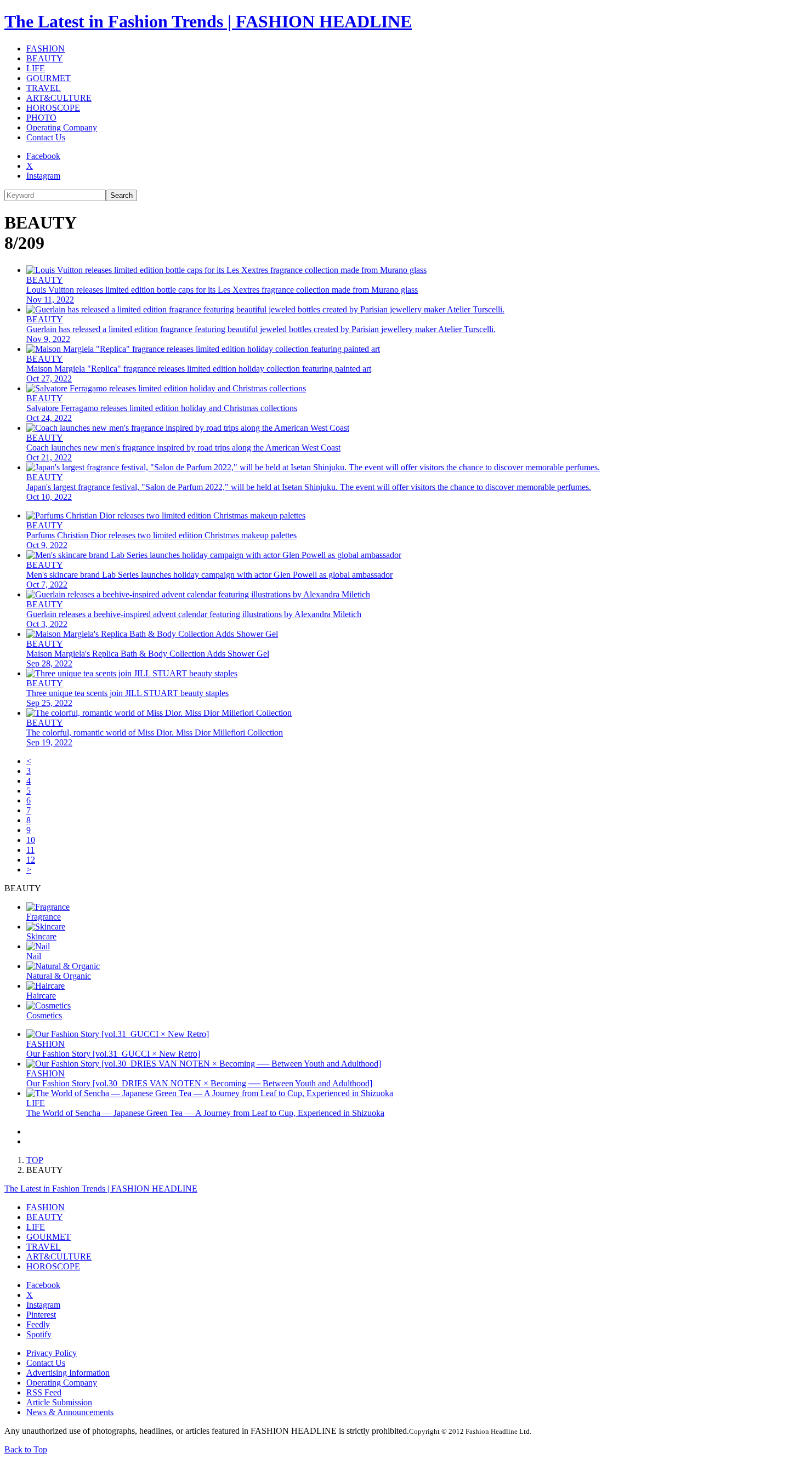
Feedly (38, 1324)
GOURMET (48, 78)
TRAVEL (43, 88)
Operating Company (61, 127)
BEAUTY (44, 58)
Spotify (39, 1334)
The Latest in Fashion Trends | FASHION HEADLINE (208, 21)
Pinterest (41, 1314)
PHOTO (41, 117)
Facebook (43, 156)
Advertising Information (68, 1372)
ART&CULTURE (59, 97)
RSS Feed (43, 1392)
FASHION (45, 48)
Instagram (43, 175)
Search (121, 195)
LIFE (35, 68)
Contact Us (45, 137)
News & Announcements (69, 1412)
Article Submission (59, 1402)
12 (30, 859)
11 (30, 849)
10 (30, 840)
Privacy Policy (51, 1353)
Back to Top (25, 1449)
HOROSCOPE (53, 107)
